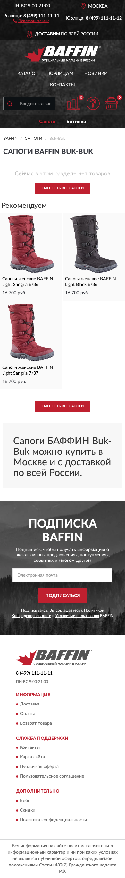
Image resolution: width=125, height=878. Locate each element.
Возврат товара (36, 723)
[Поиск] (9, 103)
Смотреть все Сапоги (63, 188)
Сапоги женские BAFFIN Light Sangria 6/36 (27, 282)
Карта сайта (32, 757)
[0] (111, 103)
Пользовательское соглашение (52, 776)
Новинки (96, 74)
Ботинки (76, 121)
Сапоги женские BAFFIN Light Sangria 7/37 (27, 370)
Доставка (29, 704)
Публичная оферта (39, 767)
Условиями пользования (77, 616)
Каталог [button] (27, 74)
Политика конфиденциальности (53, 820)
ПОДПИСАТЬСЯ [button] (62, 596)
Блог (25, 800)
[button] (31, 20)
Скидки (27, 810)
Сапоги (47, 121)
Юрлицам (61, 74)
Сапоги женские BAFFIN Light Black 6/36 (90, 282)
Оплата (27, 714)
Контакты (62, 85)
